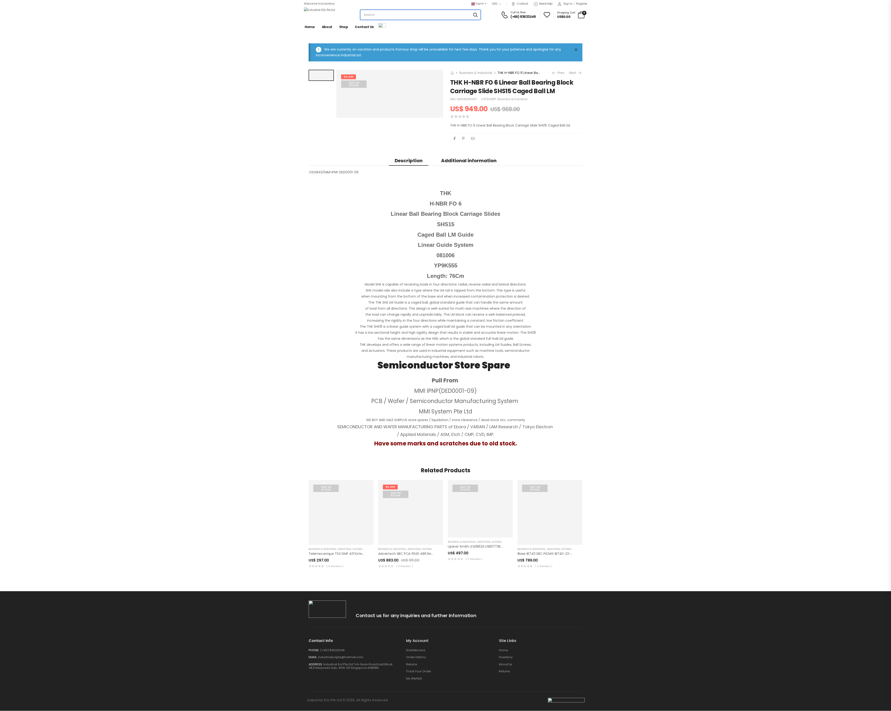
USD (494, 4)
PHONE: (314, 650)
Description (409, 160)
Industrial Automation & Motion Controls (365, 549)
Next (574, 72)
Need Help (545, 4)
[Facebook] (454, 138)
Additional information (469, 160)
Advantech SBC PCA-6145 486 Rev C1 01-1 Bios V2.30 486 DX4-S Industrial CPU (439, 553)
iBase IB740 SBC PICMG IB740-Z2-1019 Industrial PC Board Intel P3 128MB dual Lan (580, 553)
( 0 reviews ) (334, 566)
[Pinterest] (463, 138)
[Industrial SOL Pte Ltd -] (321, 14)
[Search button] (475, 15)
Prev (560, 72)
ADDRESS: (316, 664)
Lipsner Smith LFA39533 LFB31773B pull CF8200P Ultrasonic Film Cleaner (503, 546)
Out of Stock (354, 84)
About (327, 27)
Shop (343, 27)
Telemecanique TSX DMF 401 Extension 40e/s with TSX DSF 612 (358, 553)
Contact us (364, 27)
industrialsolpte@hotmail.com (340, 657)
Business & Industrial (475, 72)
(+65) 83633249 (332, 650)
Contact (522, 4)
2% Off (348, 77)
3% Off (390, 487)
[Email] (473, 138)
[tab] (408, 160)
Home (310, 27)
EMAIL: (313, 657)
